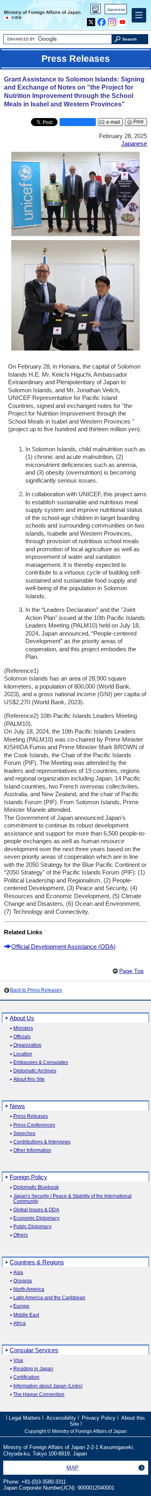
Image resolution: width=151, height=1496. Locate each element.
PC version (96, 10)
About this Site (29, 1079)
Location (22, 1054)
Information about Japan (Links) (48, 1386)
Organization (27, 1045)
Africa (19, 1323)
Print (138, 121)
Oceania (22, 1281)
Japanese (116, 9)
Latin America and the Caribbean (49, 1297)
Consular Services (34, 1350)
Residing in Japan (33, 1369)
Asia (18, 1272)
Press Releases (30, 1116)
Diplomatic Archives (34, 1071)
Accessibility (61, 1418)
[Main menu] (139, 15)
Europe (21, 1306)
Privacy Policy (99, 1418)
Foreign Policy (28, 1177)
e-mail (113, 122)
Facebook (101, 20)
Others (20, 1235)
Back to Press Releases (36, 990)
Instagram (112, 20)
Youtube (122, 20)
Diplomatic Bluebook (36, 1187)
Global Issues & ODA (36, 1210)
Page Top (131, 971)
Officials (22, 1036)
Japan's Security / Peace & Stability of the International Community (72, 1199)
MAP (72, 1467)
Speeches (24, 1133)
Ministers (23, 1028)
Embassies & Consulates (40, 1062)
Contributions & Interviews (41, 1142)
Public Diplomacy (32, 1226)
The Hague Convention (38, 1394)
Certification (26, 1377)
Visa (18, 1360)
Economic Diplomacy (36, 1218)
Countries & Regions (37, 1262)
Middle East (26, 1315)
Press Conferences (34, 1125)
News (17, 1106)
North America (28, 1289)
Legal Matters (25, 1418)
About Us (22, 1018)
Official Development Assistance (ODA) (63, 946)
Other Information (32, 1150)
